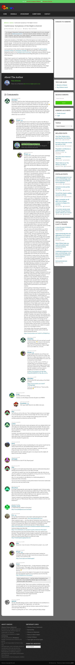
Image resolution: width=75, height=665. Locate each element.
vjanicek (14, 601)
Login (58, 115)
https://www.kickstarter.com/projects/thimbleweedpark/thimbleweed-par (30, 526)
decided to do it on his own (24, 52)
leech (13, 443)
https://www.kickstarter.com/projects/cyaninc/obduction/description (29, 529)
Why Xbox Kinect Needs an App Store (63, 157)
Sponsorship (24, 14)
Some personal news (61, 261)
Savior (18, 564)
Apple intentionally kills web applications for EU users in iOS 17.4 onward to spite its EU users (63, 236)
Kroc (13, 515)
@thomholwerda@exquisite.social (32, 83)
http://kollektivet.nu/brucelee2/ (24, 575)
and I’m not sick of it (17, 33)
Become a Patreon (62, 85)
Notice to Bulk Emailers (33, 634)
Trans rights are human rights (35, 639)
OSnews (3, 663)
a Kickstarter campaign (21, 50)
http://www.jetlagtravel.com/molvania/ (22, 509)
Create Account (61, 113)
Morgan (18, 120)
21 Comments (33, 28)
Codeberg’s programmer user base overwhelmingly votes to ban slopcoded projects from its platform (64, 180)
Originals (13, 14)
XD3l (13, 411)
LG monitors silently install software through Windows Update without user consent (63, 211)
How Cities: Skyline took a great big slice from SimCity (63, 137)
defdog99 (14, 459)
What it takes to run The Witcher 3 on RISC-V (62, 163)
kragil (17, 394)
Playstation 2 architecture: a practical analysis (63, 149)
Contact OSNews (32, 637)
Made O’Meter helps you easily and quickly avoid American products (62, 245)
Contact (47, 14)
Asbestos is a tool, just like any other (63, 187)
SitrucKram (15, 487)
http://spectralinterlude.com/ (35, 518)
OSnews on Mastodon (33, 632)
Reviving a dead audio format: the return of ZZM (64, 143)
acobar (14, 423)
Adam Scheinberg (66, 663)
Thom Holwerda (9, 28)
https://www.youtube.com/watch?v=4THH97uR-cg (36, 333)
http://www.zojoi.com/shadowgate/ (25, 558)
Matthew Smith (16, 506)
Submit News (36, 14)
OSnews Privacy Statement (9, 627)
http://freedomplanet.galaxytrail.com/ (21, 537)
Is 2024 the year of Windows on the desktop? (63, 228)
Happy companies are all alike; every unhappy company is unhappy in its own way (63, 202)
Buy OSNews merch (62, 87)
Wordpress (16, 637)
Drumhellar (23, 403)
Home (5, 14)
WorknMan (15, 100)
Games (11, 22)
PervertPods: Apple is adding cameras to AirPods (63, 194)
